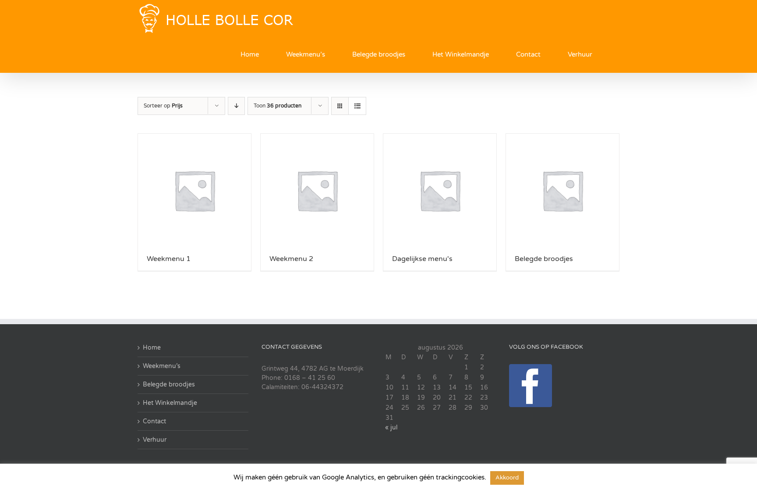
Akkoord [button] (507, 477)
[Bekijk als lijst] (357, 105)
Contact (154, 421)
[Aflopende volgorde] (236, 106)
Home (152, 347)
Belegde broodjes (169, 384)
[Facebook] (530, 385)
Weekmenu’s (161, 366)
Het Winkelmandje (170, 403)
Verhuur (154, 440)
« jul (391, 427)
